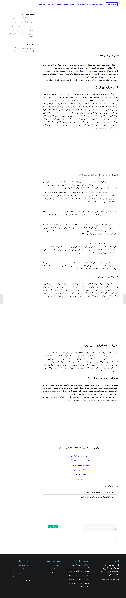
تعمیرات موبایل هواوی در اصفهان (21, 572)
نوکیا (116, 106)
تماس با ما (57, 569)
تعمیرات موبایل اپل (80, 470)
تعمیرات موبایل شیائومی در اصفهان (22, 18)
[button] (80, 492)
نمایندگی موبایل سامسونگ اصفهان (23, 26)
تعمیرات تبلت (80, 474)
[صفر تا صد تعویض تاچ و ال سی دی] (1, 299)
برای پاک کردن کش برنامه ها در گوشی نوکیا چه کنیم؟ (97, 497)
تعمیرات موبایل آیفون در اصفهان (23, 22)
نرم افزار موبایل (80, 479)
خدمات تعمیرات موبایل (25, 48)
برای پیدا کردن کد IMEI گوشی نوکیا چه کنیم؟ (99, 492)
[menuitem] (112, 4)
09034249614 (103, 579)
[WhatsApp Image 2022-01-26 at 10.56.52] (80, 33)
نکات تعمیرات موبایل (26, 51)
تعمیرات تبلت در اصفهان (24, 580)
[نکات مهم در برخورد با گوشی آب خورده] (124, 299)
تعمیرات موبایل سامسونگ (80, 460)
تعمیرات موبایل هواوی (80, 465)
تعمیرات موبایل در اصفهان (88, 71)
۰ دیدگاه (116, 59)
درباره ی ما (57, 565)
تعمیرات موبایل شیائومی (80, 456)
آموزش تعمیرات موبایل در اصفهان (23, 30)
